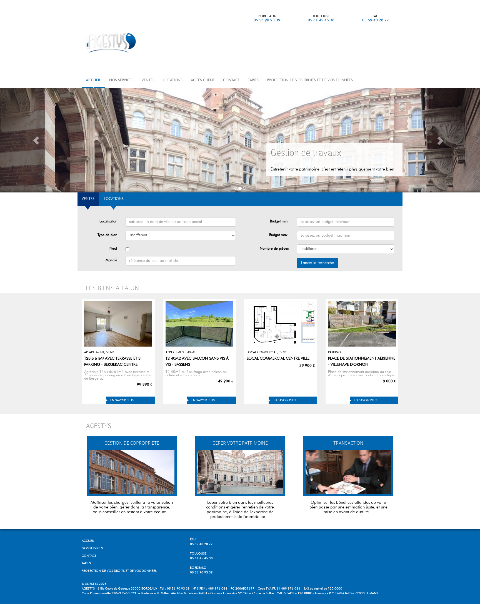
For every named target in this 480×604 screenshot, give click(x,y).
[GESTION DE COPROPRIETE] (132, 472)
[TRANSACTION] (348, 472)
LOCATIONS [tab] (114, 199)
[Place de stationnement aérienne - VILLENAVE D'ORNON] (362, 324)
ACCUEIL (93, 80)
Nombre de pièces (274, 248)
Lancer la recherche (317, 263)
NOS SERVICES (121, 80)
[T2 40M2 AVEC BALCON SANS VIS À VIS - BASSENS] (200, 324)
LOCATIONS (172, 80)
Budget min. (279, 221)
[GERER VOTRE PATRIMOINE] (240, 472)
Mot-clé (111, 260)
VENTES (148, 80)
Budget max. (279, 235)
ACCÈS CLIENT (203, 80)
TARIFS (253, 80)
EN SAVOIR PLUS (122, 400)
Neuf (113, 248)
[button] (36, 140)
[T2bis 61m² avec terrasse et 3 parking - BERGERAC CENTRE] (118, 324)
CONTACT (231, 80)
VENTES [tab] (88, 199)
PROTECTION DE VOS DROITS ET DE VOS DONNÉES (310, 80)
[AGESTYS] (121, 42)
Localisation (108, 221)
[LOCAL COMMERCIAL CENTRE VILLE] (281, 324)
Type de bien (107, 235)
